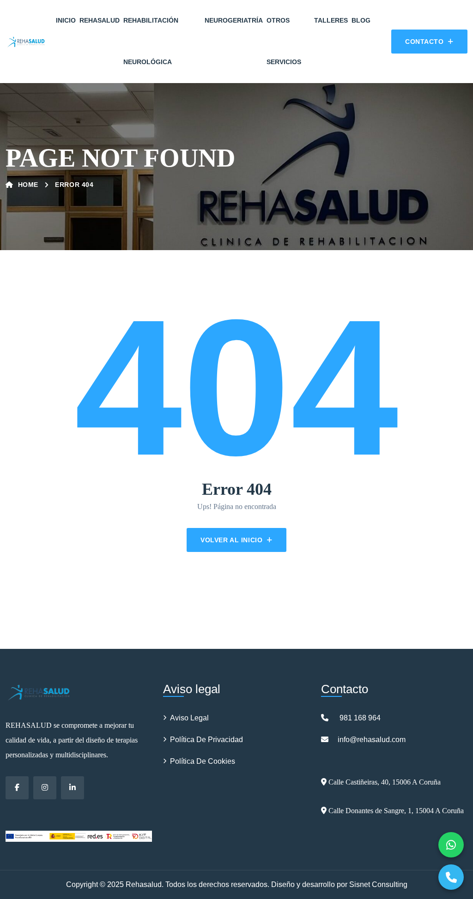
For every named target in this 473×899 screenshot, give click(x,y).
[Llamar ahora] (451, 877)
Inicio (66, 20)
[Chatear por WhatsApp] (451, 844)
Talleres (331, 20)
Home (28, 184)
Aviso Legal (189, 718)
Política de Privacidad (206, 739)
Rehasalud (99, 20)
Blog (361, 20)
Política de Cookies (202, 761)
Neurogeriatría (234, 20)
